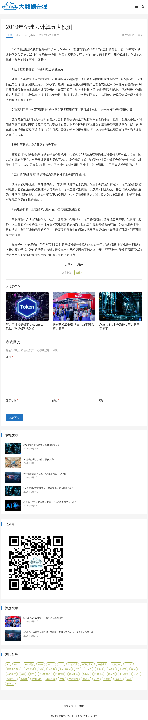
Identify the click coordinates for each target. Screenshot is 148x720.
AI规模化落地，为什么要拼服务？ (39, 459)
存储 (133, 669)
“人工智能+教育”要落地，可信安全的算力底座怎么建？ (49, 488)
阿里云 (10, 683)
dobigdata (29, 35)
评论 (139, 35)
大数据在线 (64, 715)
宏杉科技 (11, 674)
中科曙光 (102, 664)
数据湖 (111, 674)
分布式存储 (65, 669)
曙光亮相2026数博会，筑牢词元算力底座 (73, 326)
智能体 (24, 678)
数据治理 (98, 674)
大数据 (100, 669)
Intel (51, 664)
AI (8, 664)
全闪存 (51, 669)
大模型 (111, 669)
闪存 (129, 678)
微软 (32, 674)
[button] (136, 7)
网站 (101, 400)
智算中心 (11, 678)
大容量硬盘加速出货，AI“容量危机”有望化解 (44, 473)
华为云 (88, 669)
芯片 (96, 678)
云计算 (79, 272)
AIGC (16, 664)
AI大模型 (29, 664)
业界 (9, 35)
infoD (81, 705)
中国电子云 (87, 664)
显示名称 (12, 400)
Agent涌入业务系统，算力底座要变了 (119, 326)
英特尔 (107, 678)
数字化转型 (45, 674)
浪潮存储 (50, 678)
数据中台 (59, 674)
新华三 (136, 674)
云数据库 (116, 664)
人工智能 (29, 669)
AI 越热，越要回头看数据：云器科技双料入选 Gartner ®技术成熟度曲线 (58, 632)
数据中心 (73, 674)
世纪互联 (72, 664)
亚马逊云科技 (13, 669)
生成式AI (73, 678)
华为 (78, 669)
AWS (40, 664)
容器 (23, 674)
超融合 (118, 678)
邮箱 (55, 400)
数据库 (86, 674)
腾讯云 (86, 678)
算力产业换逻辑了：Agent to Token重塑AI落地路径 (25, 326)
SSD (61, 664)
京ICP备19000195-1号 (86, 715)
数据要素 (124, 674)
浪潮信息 (36, 678)
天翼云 (123, 669)
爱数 (62, 678)
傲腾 (41, 669)
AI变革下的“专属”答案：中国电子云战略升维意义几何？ (50, 501)
